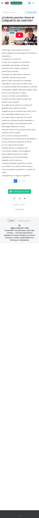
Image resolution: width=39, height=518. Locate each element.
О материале (19, 209)
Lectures (22, 205)
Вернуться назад (9, 12)
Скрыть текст (32, 12)
